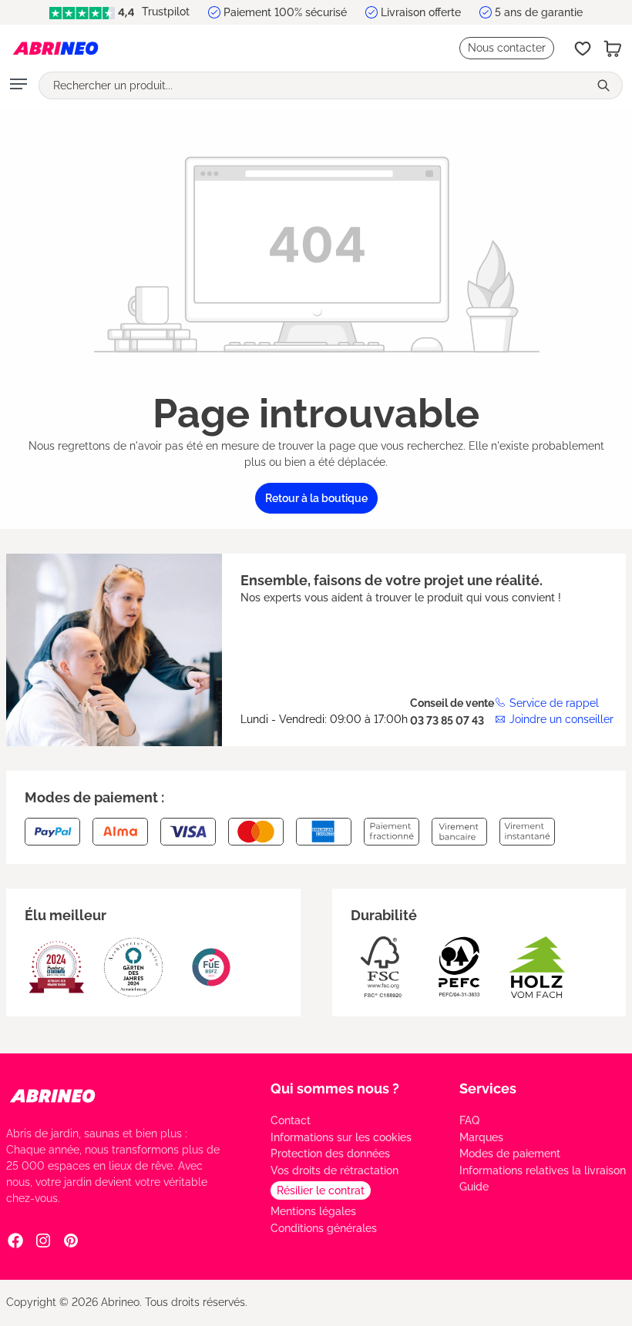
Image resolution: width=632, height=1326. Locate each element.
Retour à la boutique (316, 498)
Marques (481, 1137)
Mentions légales (313, 1211)
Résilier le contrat (321, 1190)
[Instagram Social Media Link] (43, 1239)
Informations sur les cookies (341, 1137)
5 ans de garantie (539, 12)
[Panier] (613, 49)
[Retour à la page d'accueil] (55, 48)
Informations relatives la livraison (542, 1170)
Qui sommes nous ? (335, 1088)
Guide (474, 1186)
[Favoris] (583, 49)
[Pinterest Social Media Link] (71, 1239)
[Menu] (18, 85)
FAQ (469, 1120)
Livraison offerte (421, 12)
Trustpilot (164, 11)
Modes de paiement (509, 1153)
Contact (291, 1120)
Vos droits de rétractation (334, 1170)
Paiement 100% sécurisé (285, 12)
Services (487, 1088)
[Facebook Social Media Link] (15, 1239)
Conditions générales (324, 1228)
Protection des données (330, 1153)
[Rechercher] (605, 85)
